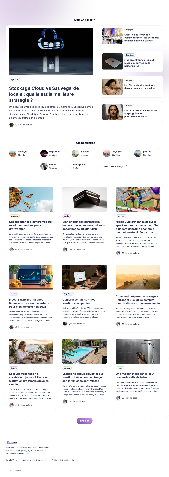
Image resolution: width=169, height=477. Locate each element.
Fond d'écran (12, 460)
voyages (129, 30)
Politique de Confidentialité (63, 460)
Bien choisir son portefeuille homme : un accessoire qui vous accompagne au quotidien (83, 225)
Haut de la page (15, 470)
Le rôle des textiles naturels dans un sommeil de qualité (139, 87)
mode (52, 164)
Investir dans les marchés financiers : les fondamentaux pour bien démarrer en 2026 (29, 303)
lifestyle (129, 105)
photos (147, 151)
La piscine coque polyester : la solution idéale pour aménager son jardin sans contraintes (82, 377)
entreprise (79, 164)
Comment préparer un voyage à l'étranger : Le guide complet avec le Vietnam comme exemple (138, 300)
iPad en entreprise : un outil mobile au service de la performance (139, 63)
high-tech (14, 80)
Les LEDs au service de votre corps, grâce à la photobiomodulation (140, 113)
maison (129, 80)
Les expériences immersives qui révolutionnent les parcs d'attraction (30, 225)
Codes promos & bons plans (34, 460)
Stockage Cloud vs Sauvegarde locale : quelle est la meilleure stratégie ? (44, 94)
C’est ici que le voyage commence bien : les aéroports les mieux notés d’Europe (141, 37)
